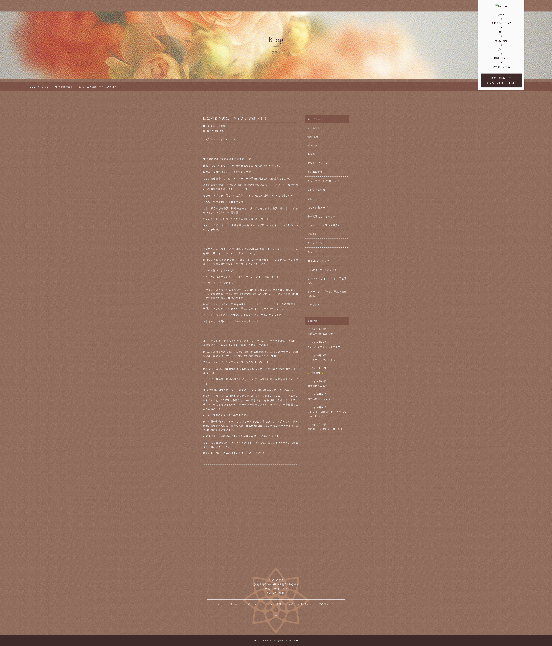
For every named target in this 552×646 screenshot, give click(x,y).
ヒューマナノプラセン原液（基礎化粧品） (327, 293)
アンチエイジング (317, 163)
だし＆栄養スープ (317, 207)
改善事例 (312, 234)
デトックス (313, 145)
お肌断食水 (313, 304)
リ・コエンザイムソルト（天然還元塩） (327, 280)
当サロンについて (501, 23)
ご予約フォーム (501, 66)
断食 (310, 198)
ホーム (501, 14)
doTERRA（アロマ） (319, 260)
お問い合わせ (501, 58)
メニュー (501, 31)
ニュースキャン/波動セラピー (324, 180)
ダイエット (313, 127)
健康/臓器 (313, 136)
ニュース (312, 251)
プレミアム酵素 (316, 189)
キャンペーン (315, 243)
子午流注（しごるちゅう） (322, 216)
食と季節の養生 (216, 130)
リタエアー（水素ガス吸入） (323, 225)
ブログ (501, 49)
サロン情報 (501, 40)
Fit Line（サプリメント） (322, 269)
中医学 (311, 154)
